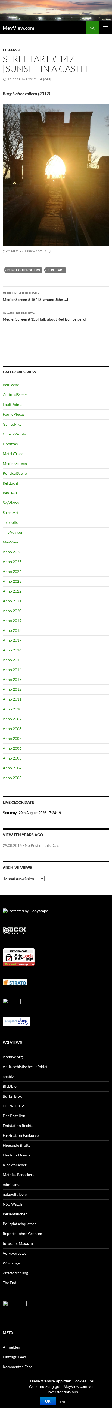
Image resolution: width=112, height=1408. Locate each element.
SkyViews (11, 502)
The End (9, 1282)
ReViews (10, 493)
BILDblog (10, 1086)
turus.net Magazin (18, 1243)
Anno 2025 (12, 561)
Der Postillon (14, 1115)
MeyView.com (18, 28)
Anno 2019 (12, 620)
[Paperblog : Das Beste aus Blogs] (16, 1021)
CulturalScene (15, 394)
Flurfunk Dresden (18, 1155)
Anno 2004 (12, 768)
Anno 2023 (12, 581)
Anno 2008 (12, 728)
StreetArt (12, 49)
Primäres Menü (105, 27)
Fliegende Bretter (17, 1145)
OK (48, 1401)
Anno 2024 (12, 571)
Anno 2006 (12, 748)
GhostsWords (14, 434)
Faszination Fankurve (21, 1135)
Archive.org (13, 1056)
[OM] (47, 79)
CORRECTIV (13, 1106)
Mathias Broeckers (18, 1174)
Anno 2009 (12, 718)
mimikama (11, 1184)
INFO (65, 1402)
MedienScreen (15, 463)
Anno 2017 (12, 640)
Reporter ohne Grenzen (22, 1233)
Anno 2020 (12, 610)
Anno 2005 (12, 758)
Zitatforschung (15, 1273)
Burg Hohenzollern (23, 270)
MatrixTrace (13, 453)
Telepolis (10, 522)
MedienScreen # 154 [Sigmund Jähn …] (35, 296)
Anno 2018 (12, 630)
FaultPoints (12, 404)
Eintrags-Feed (14, 1357)
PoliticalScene (15, 473)
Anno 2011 (12, 699)
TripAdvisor (13, 532)
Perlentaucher (15, 1214)
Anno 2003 (12, 777)
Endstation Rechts (18, 1125)
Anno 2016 (12, 650)
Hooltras (10, 443)
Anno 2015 (12, 659)
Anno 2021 (12, 601)
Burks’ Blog (12, 1096)
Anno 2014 (12, 669)
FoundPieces (13, 414)
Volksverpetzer (15, 1253)
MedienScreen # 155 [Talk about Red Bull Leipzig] (44, 315)
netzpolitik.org (15, 1194)
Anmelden (11, 1347)
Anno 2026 (12, 551)
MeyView (11, 542)
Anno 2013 (12, 679)
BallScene (11, 384)
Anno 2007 (12, 738)
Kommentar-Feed (18, 1366)
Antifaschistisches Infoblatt (26, 1066)
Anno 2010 (12, 709)
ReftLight (10, 483)
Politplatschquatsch (19, 1223)
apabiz (8, 1076)
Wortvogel (12, 1263)
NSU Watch (12, 1204)
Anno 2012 (12, 689)
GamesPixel (13, 424)
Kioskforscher (15, 1164)
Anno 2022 (12, 591)
